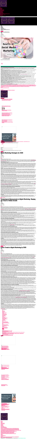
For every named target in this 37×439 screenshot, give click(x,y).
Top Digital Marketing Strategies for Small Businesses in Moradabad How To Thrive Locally (11, 430)
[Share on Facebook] (18, 60)
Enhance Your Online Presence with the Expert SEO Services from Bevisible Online (10, 436)
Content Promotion (4, 314)
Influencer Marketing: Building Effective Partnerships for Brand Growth (9, 431)
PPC (2, 321)
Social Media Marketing (26, 86)
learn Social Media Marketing (13, 85)
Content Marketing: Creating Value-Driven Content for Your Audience (8, 433)
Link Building (3, 319)
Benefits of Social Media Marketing (28, 84)
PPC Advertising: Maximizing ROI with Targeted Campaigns (7, 432)
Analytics (3, 310)
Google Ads (1, 12)
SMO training (15, 86)
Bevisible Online (12, 224)
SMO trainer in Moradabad (10, 86)
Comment (2, 147)
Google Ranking (4, 318)
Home (1, 25)
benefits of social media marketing (9, 67)
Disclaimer (1, 11)
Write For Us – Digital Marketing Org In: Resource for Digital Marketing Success (10, 428)
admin (1, 37)
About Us (2, 26)
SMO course (5, 86)
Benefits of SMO (22, 84)
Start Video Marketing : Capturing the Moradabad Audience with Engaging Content (10, 429)
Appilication (3, 311)
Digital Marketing (4, 314)
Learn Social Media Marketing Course (22, 85)
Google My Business (4, 317)
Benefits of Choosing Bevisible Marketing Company (6, 437)
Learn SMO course (7, 85)
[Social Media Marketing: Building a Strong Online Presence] (18, 129)
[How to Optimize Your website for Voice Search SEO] (18, 136)
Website (2, 149)
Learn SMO (3, 85)
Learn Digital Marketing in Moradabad (24, 290)
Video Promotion (4, 325)
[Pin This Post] (18, 61)
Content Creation (2, 9)
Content (1, 422)
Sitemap (2, 434)
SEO (2, 323)
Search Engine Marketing (5, 322)
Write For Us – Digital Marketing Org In (5, 13)
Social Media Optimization (5, 325)
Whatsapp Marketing (4, 328)
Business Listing (4, 312)
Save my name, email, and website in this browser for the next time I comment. (11, 150)
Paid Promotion (2, 13)
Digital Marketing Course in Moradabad (21, 297)
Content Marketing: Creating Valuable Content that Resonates (7, 430)
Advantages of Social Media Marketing (15, 84)
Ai (0, 7)
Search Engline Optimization (4, 427)
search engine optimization (24, 74)
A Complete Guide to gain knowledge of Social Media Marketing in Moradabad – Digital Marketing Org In (16, 141)
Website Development (5, 327)
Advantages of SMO (7, 84)
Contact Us (1, 15)
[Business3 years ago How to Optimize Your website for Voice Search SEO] (18, 398)
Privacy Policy (2, 10)
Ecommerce (3, 315)
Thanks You (1, 14)
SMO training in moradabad (20, 86)
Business (1, 8)
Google (3, 316)
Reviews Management (5, 321)
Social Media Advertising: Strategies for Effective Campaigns (7, 432)
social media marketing (10, 83)
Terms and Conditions (3, 28)
